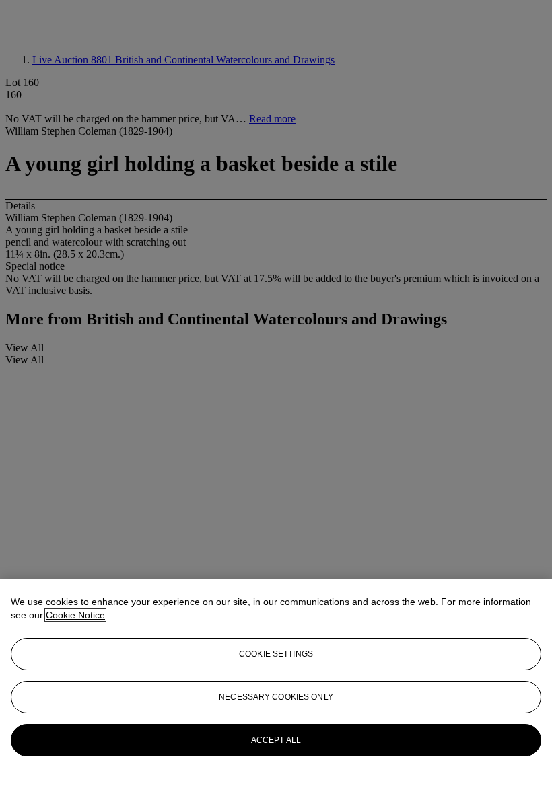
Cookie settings (276, 654)
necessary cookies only (276, 697)
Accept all (276, 740)
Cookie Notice (75, 615)
